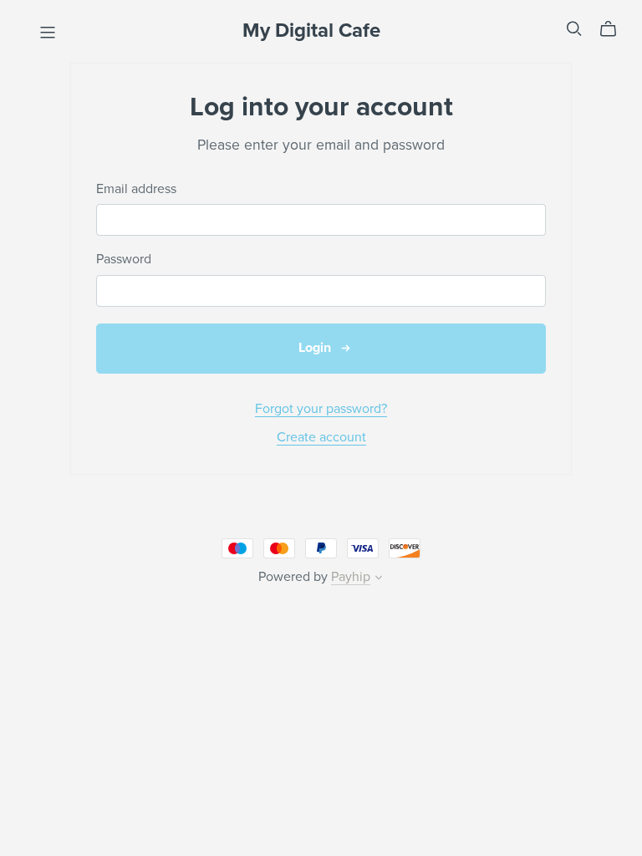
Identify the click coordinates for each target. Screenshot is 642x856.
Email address (136, 189)
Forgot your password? (321, 408)
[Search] (574, 29)
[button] (379, 579)
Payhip (350, 576)
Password (123, 260)
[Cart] (615, 29)
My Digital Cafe (311, 30)
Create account (321, 437)
